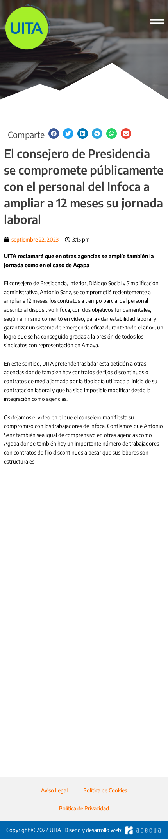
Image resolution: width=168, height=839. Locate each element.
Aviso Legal (54, 790)
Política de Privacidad (84, 808)
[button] (53, 133)
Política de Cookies (105, 790)
